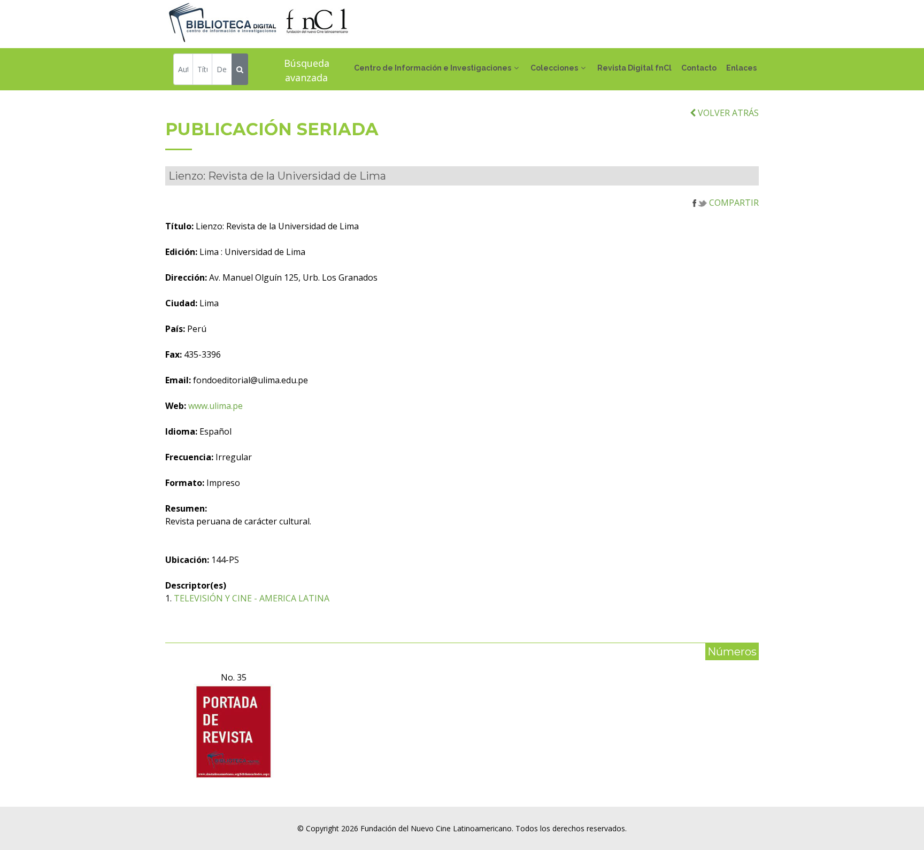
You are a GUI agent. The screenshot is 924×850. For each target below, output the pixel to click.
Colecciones (554, 68)
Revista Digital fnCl (634, 68)
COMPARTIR (733, 202)
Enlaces (741, 68)
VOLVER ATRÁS (727, 113)
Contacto (699, 68)
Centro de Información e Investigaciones (432, 68)
